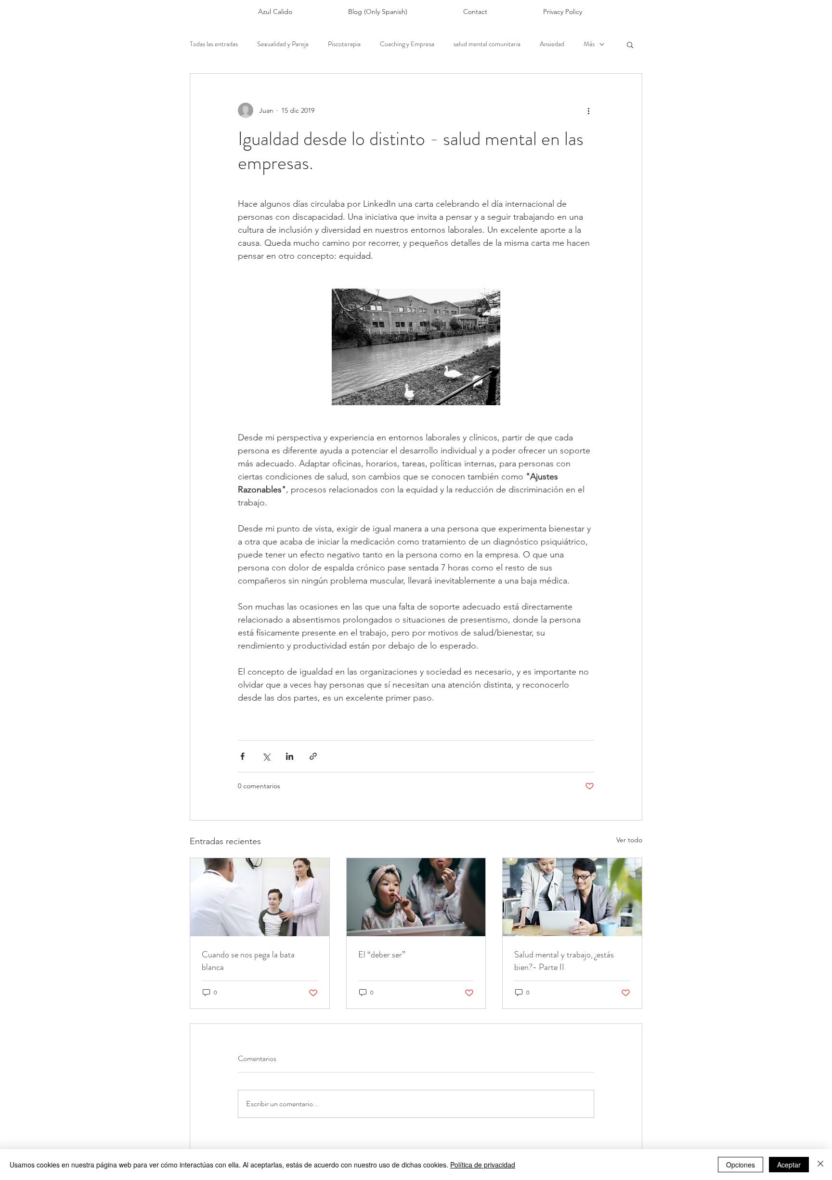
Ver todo (629, 839)
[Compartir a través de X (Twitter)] (266, 756)
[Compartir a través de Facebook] (242, 756)
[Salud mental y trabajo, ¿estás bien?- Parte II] (572, 897)
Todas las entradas (214, 44)
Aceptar (789, 1164)
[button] (630, 44)
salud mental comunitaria (487, 44)
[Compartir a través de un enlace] (313, 756)
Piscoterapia (344, 44)
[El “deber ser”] (416, 897)
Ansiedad (552, 44)
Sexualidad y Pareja (283, 44)
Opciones (740, 1164)
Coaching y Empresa (407, 44)
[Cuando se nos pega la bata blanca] (259, 897)
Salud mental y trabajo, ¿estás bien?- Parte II (564, 960)
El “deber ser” (381, 954)
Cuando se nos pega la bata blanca (248, 960)
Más (589, 44)
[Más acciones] (588, 110)
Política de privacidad (482, 1164)
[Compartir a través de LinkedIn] (289, 756)
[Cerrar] (820, 1164)
